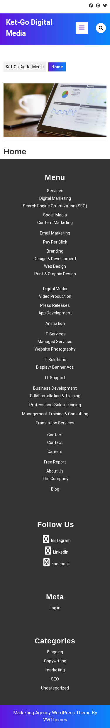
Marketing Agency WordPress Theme (52, 712)
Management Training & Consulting (55, 414)
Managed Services (55, 341)
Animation (55, 323)
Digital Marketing (55, 198)
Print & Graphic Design (55, 274)
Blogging (55, 652)
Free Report (55, 462)
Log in (55, 608)
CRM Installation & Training (55, 395)
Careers (55, 451)
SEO (55, 679)
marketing (55, 670)
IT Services (55, 334)
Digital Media (55, 288)
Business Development (55, 388)
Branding (55, 251)
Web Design (55, 266)
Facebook (61, 563)
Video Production (55, 296)
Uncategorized (55, 688)
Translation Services (55, 423)
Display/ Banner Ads (55, 367)
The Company (55, 478)
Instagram (61, 540)
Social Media (55, 215)
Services (55, 190)
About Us (55, 471)
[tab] (82, 28)
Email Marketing (55, 233)
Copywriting (55, 661)
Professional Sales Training (55, 404)
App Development (55, 313)
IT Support (55, 377)
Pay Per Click (55, 242)
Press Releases (55, 305)
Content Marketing (55, 222)
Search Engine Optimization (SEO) (55, 206)
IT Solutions (55, 359)
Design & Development (55, 258)
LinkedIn (60, 552)
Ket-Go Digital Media (25, 66)
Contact (55, 435)
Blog (55, 489)
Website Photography (55, 349)
